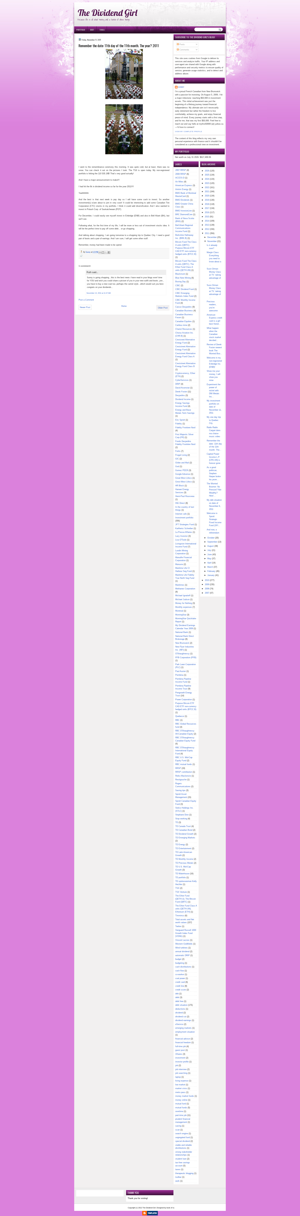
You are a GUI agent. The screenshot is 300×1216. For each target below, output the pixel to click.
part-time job (181, 1115)
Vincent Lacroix (182, 940)
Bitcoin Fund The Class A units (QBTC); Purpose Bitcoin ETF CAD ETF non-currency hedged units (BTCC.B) (186, 248)
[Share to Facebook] (108, 252)
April (209, 563)
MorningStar (180, 615)
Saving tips (180, 790)
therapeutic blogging (184, 1173)
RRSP (178, 768)
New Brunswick (182, 643)
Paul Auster (180, 671)
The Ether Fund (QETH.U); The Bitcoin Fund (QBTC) (185, 899)
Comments (184, 50)
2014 (207, 221)
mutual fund (180, 1104)
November (212, 241)
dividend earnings (183, 1020)
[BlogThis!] (103, 252)
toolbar (178, 1177)
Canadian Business (184, 310)
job (176, 1065)
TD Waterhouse (182, 873)
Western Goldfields (183, 944)
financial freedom (183, 1042)
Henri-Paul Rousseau (184, 496)
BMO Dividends (182, 200)
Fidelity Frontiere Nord (185, 427)
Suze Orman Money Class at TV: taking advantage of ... (214, 275)
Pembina (179, 675)
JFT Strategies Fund (184, 524)
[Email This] (100, 252)
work (177, 1181)
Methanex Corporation (185, 588)
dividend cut (180, 1016)
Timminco (179, 915)
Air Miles (179, 181)
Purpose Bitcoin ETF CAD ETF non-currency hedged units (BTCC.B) (185, 706)
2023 (207, 183)
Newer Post (85, 307)
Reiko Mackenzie (183, 776)
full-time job (180, 1046)
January (211, 575)
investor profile (182, 1062)
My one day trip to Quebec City (214, 420)
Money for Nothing (183, 603)
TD (176, 822)
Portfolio (80, 29)
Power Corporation (183, 699)
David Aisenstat (182, 388)
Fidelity (178, 423)
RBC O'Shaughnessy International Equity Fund (184, 750)
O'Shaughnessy (182, 653)
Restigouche (181, 779)
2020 (207, 196)
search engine (181, 1133)
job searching (181, 1073)
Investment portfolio (184, 517)
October (211, 538)
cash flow (179, 970)
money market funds (184, 1096)
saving (178, 1126)
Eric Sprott (180, 420)
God (177, 466)
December (212, 237)
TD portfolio (180, 877)
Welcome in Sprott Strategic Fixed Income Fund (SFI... (214, 519)
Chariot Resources (183, 329)
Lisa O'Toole (180, 540)
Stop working (181, 818)
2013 (207, 225)
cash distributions (183, 967)
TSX (177, 888)
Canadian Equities (183, 321)
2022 (207, 187)
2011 (207, 233)
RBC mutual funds (183, 764)
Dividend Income (182, 399)
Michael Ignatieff (182, 595)
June (209, 554)
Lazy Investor (181, 536)
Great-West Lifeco (183, 478)
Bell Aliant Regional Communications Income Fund (184, 228)
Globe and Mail (182, 462)
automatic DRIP (182, 955)
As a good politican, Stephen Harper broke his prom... (214, 473)
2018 (207, 204)
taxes (177, 1169)
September (212, 542)
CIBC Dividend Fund (184, 289)
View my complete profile (188, 131)
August (210, 546)
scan (177, 1130)
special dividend (182, 1141)
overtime (179, 1111)
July (209, 550)
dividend (179, 1012)
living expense (181, 1081)
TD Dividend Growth (184, 834)
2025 (207, 175)
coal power (180, 978)
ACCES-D (179, 178)
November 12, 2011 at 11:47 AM (99, 293)
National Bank (181, 632)
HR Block (179, 485)
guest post (180, 1050)
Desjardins (180, 395)
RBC (177, 720)
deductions (180, 1009)
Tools (102, 29)
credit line (179, 986)
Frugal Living (181, 455)
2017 (207, 208)
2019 (207, 200)
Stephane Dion (182, 815)
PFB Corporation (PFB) (185, 657)
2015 (207, 216)
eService (179, 1024)
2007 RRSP (180, 170)
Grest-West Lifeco (183, 482)
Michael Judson (182, 599)
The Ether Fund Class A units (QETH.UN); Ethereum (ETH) (186, 909)
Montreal (179, 611)
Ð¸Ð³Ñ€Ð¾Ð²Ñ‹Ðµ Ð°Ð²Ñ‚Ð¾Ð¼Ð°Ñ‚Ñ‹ (105, 1)
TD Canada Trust (183, 826)
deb (177, 993)
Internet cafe (181, 514)
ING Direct (180, 503)
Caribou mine (181, 325)
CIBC (177, 285)
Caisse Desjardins (183, 307)
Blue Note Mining (183, 278)
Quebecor (179, 716)
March (210, 567)
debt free (179, 1001)
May (209, 558)
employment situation (185, 1032)
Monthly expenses (183, 607)
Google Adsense (182, 474)
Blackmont (180, 274)
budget (178, 959)
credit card (180, 982)
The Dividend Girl (107, 12)
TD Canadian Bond (183, 830)
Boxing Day (180, 281)
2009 (207, 584)
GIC (177, 459)
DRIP (177, 384)
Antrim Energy (181, 189)
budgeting (179, 963)
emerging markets (183, 1028)
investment (180, 1058)
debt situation (181, 1005)
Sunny (181, 87)
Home (124, 306)
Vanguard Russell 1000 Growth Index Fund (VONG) (185, 933)
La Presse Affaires (183, 532)
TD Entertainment (183, 848)
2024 (207, 179)
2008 (207, 588)
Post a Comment (86, 300)
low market (180, 1084)
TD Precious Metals (184, 863)
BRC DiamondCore (183, 214)
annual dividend (182, 951)
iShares (178, 1054)
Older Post (163, 308)
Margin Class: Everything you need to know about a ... (214, 258)
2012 (207, 229)
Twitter (178, 926)
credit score (180, 990)
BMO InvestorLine (183, 211)
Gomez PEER (181, 470)
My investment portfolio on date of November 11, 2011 (214, 407)
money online (181, 1100)
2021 (207, 191)
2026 (207, 171)
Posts (182, 44)
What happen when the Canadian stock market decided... (214, 334)
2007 (207, 593)
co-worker (179, 974)
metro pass (180, 1092)
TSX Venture (181, 892)
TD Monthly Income (184, 859)
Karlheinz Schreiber (184, 528)
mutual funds (181, 1107)
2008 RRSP (180, 174)
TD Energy (180, 844)
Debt (92, 29)
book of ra (170, 1208)
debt (177, 997)
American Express (183, 185)
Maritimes (179, 585)
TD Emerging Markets (185, 837)
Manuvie (179, 564)
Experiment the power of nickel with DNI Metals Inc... (213, 390)
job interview (181, 1069)
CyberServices (182, 380)
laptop (178, 1077)
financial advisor (182, 1039)
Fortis (177, 451)
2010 (207, 580)
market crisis (181, 1088)
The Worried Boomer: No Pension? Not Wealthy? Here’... (214, 489)
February (211, 571)
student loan (180, 1159)
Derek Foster (181, 391)
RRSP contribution (183, 772)
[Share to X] (106, 252)
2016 (207, 212)
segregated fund (182, 1137)
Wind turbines (181, 948)
